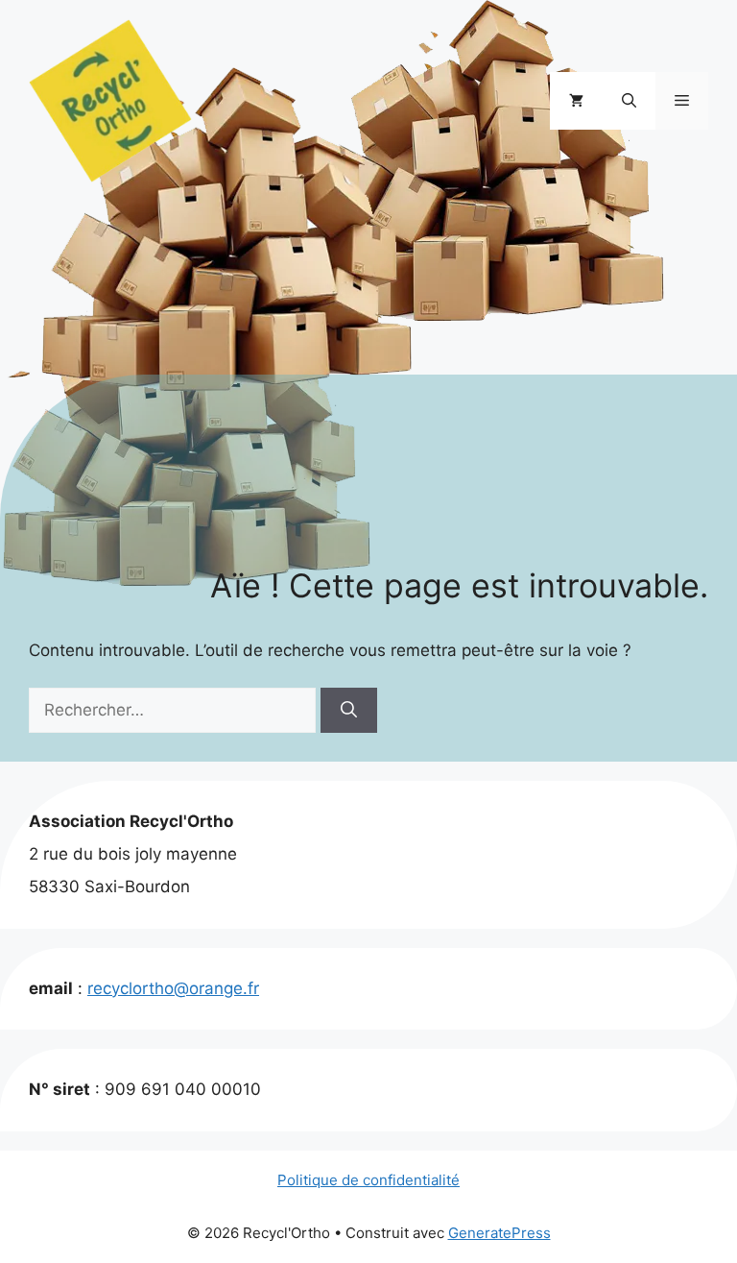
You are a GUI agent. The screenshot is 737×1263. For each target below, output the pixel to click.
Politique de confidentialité (368, 1180)
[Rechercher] (349, 711)
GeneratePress (499, 1233)
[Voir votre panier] (576, 101)
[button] (629, 101)
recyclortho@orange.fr (173, 988)
